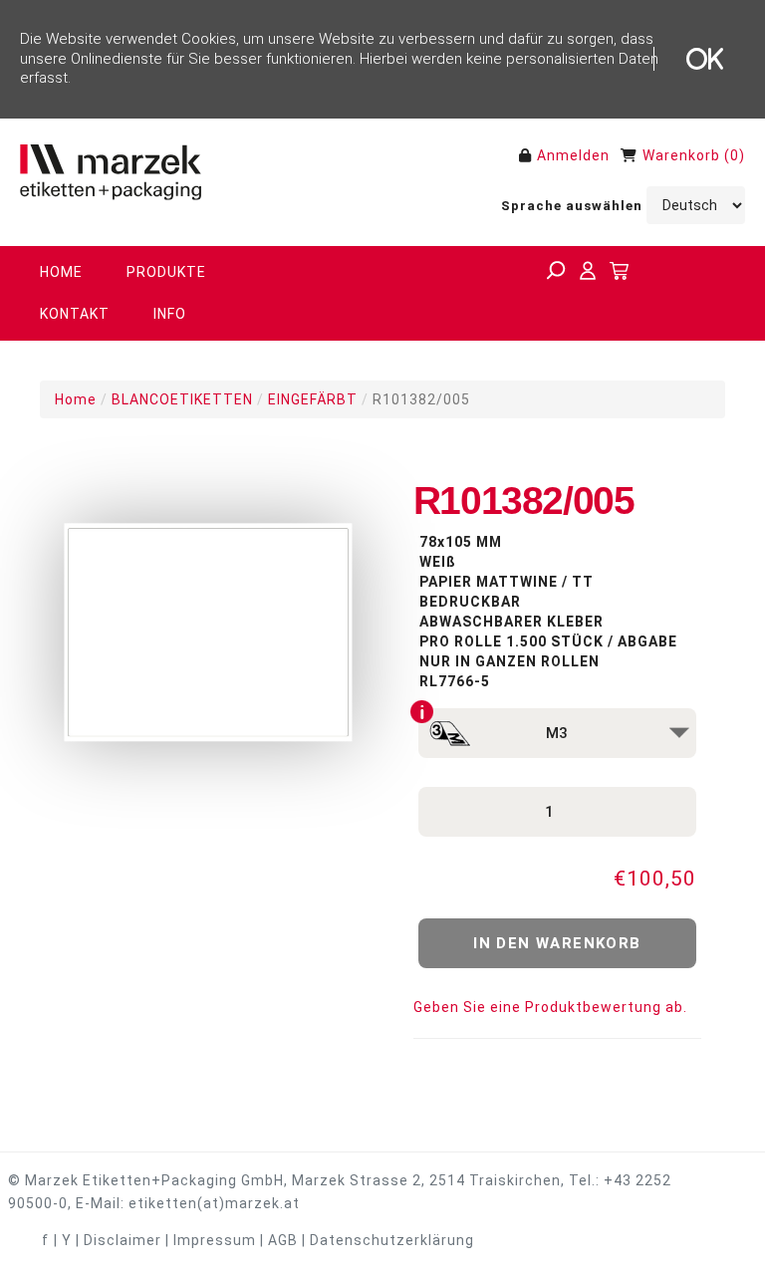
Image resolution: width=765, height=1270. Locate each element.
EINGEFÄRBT (313, 399)
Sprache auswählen (571, 205)
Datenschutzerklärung (392, 1240)
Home (76, 399)
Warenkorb (681, 155)
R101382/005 (421, 399)
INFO (169, 314)
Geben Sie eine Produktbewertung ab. (550, 1007)
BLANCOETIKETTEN (182, 399)
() (734, 155)
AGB (283, 1240)
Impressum (214, 1240)
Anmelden (573, 155)
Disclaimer (122, 1240)
